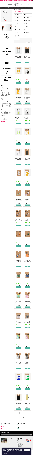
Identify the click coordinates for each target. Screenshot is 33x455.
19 (24, 415)
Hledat (7, 4)
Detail (28, 62)
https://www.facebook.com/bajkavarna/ (13, 442)
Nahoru (23, 417)
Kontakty (18, 440)
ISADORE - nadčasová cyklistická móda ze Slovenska (6, 115)
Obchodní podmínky (19, 445)
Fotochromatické (5, 15)
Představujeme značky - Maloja (5, 97)
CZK (21, 4)
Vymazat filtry (6, 20)
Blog (17, 442)
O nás (18, 441)
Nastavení (5, 453)
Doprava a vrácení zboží (20, 444)
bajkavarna (11, 444)
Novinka (4, 11)
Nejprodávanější (17, 40)
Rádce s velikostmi (19, 443)
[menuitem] (3, 8)
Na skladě (5, 10)
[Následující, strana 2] (23, 415)
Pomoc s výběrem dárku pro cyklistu (6, 103)
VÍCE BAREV (5, 12)
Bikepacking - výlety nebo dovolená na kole (6, 109)
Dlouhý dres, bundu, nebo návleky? (6, 86)
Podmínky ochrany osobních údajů (19, 447)
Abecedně (22, 40)
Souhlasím (27, 450)
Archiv (3, 121)
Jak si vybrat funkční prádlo (5, 92)
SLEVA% (4, 13)
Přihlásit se (31, 434)
